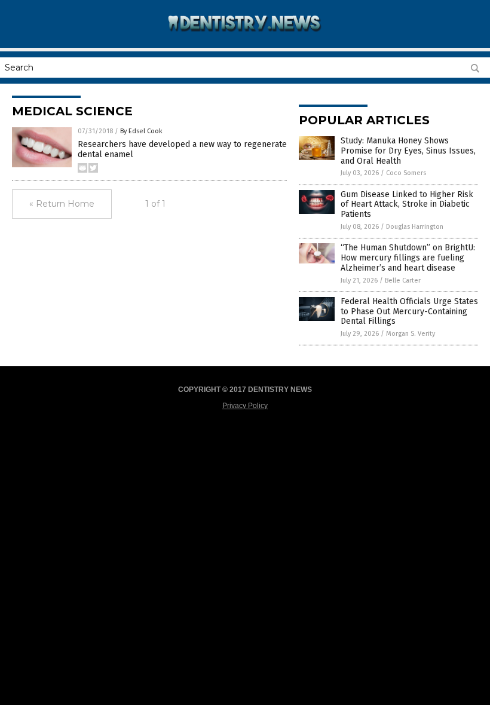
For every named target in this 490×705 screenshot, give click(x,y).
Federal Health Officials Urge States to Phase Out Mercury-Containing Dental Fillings (409, 311)
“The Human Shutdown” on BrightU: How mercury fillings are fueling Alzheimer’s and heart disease (408, 258)
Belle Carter (403, 280)
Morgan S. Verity (410, 334)
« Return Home (61, 203)
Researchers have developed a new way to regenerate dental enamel (182, 149)
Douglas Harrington (414, 227)
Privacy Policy (245, 405)
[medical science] (245, 39)
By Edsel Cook (141, 131)
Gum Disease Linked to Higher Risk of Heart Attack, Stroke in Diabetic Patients (407, 204)
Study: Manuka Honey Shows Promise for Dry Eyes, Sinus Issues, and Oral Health (408, 151)
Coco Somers (406, 173)
